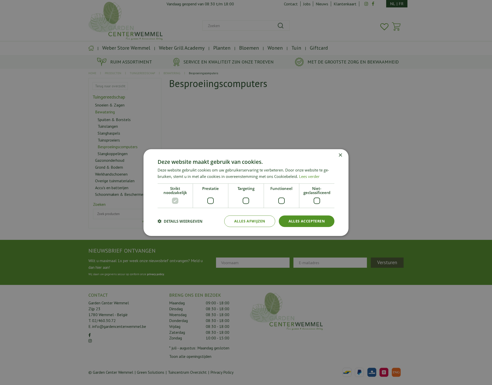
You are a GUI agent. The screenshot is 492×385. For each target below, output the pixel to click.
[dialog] (246, 192)
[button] (180, 221)
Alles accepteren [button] (307, 221)
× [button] (340, 155)
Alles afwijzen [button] (249, 221)
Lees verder (309, 176)
